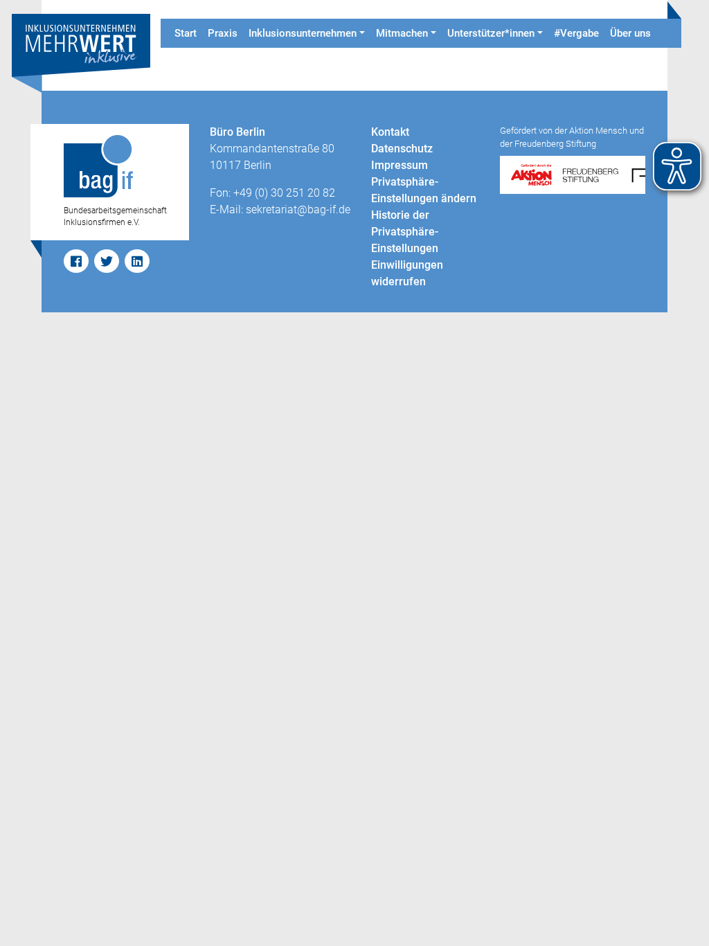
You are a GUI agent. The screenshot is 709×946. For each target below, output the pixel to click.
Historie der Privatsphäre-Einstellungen (404, 231)
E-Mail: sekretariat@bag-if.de (280, 209)
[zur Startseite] (81, 52)
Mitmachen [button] (402, 33)
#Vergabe (576, 33)
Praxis (222, 33)
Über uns (630, 33)
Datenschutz (402, 148)
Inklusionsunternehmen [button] (303, 33)
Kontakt (390, 132)
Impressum (399, 165)
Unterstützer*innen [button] (491, 33)
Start (185, 33)
